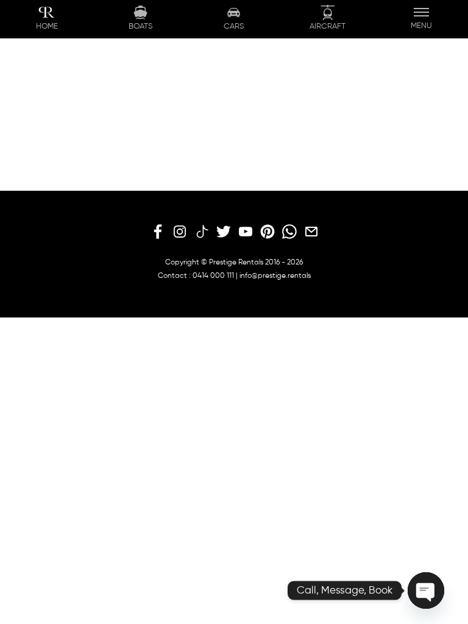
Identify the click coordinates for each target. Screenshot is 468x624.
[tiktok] (201, 232)
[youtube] (245, 232)
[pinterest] (267, 232)
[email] (311, 232)
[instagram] (179, 232)
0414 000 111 (213, 276)
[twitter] (223, 232)
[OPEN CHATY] (426, 590)
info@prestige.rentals (275, 276)
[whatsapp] (289, 232)
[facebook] (158, 232)
